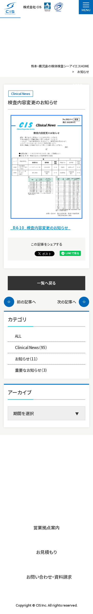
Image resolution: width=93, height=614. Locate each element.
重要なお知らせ (31, 370)
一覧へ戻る (46, 283)
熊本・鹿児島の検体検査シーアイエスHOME (60, 66)
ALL (18, 336)
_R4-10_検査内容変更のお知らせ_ (40, 227)
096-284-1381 (42, 490)
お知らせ (26, 358)
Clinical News (20, 93)
